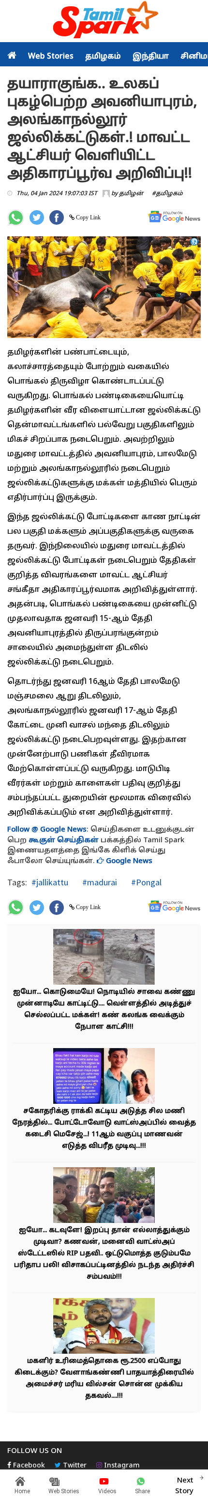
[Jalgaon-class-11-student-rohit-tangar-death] (104, 1077)
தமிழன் (131, 193)
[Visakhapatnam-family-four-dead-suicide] (104, 1196)
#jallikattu (49, 882)
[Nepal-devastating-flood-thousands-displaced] (104, 958)
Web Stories (51, 57)
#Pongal (145, 882)
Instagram (121, 1466)
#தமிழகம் (167, 193)
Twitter (74, 1466)
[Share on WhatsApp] (15, 217)
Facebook (28, 1466)
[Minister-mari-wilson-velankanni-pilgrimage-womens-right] (104, 1327)
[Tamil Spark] (104, 21)
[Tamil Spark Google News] (174, 216)
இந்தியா (151, 57)
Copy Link (87, 217)
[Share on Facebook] (56, 217)
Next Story (184, 1486)
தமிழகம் (103, 57)
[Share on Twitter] (37, 217)
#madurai (98, 882)
